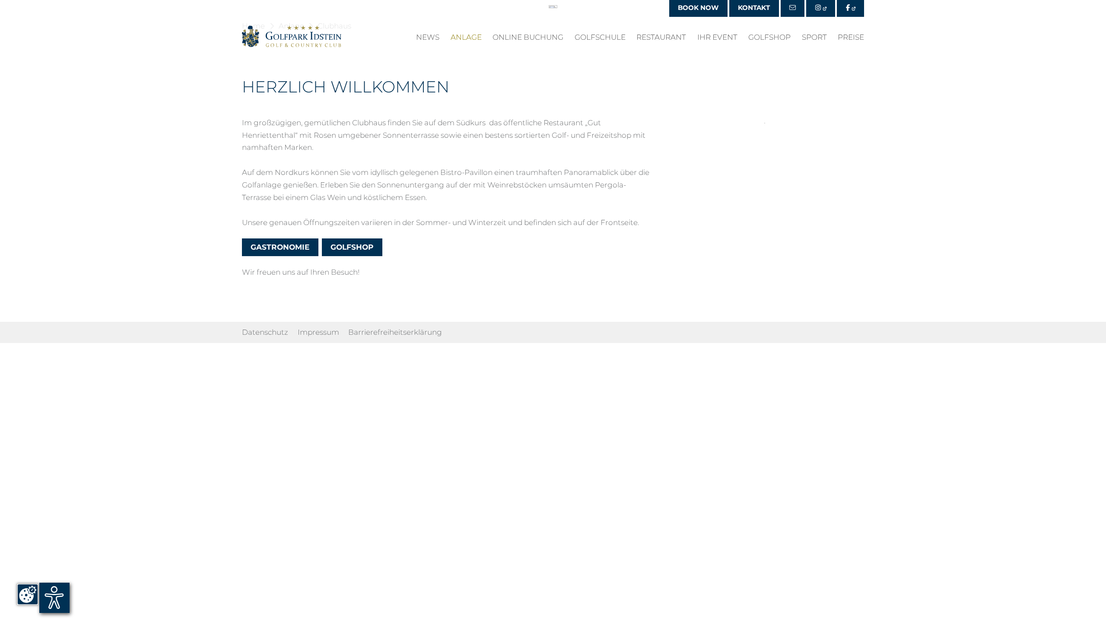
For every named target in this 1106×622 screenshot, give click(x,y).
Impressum (318, 332)
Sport (814, 37)
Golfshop (769, 37)
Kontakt (754, 8)
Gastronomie (280, 247)
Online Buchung (528, 37)
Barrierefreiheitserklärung (395, 332)
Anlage (466, 37)
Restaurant (661, 37)
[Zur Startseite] (291, 36)
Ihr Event (717, 37)
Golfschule (600, 37)
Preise (851, 37)
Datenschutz (265, 332)
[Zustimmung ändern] (27, 594)
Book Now (698, 8)
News (427, 37)
